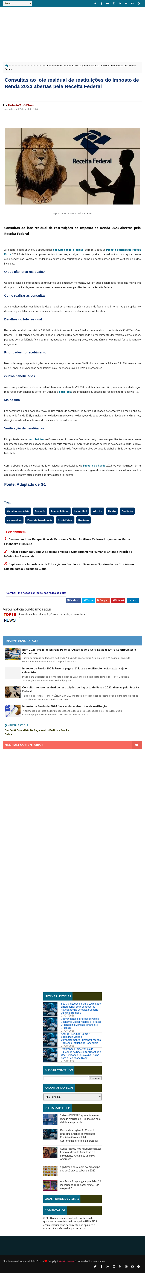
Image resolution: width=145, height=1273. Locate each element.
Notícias (112, 511)
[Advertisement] (72, 34)
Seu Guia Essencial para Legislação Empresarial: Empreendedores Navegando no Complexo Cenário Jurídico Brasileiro (81, 1008)
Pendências (127, 511)
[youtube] (132, 3)
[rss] (120, 3)
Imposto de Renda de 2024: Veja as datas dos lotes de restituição (64, 706)
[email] (126, 3)
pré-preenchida (14, 520)
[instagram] (114, 3)
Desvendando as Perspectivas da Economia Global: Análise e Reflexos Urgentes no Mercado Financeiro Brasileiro (81, 1023)
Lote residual (80, 511)
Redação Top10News (21, 105)
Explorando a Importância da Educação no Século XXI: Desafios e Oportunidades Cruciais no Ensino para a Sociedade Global (81, 1053)
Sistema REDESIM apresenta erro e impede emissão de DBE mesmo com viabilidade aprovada (80, 1119)
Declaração (40, 511)
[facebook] (101, 3)
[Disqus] (72, 844)
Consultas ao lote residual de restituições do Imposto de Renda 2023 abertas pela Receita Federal (80, 689)
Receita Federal (65, 520)
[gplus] (107, 3)
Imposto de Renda (94, 465)
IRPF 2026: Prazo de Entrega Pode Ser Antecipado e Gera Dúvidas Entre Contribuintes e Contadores (79, 651)
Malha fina (97, 511)
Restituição (83, 520)
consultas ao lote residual (68, 249)
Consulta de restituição (18, 511)
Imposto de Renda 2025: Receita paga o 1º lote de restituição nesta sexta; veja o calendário (74, 670)
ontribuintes (36, 439)
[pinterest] (138, 3)
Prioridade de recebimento (39, 520)
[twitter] (95, 3)
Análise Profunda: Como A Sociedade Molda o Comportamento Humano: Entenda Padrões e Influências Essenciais (81, 1038)
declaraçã (65, 391)
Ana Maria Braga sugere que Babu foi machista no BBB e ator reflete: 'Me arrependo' (80, 1185)
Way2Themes (66, 1261)
